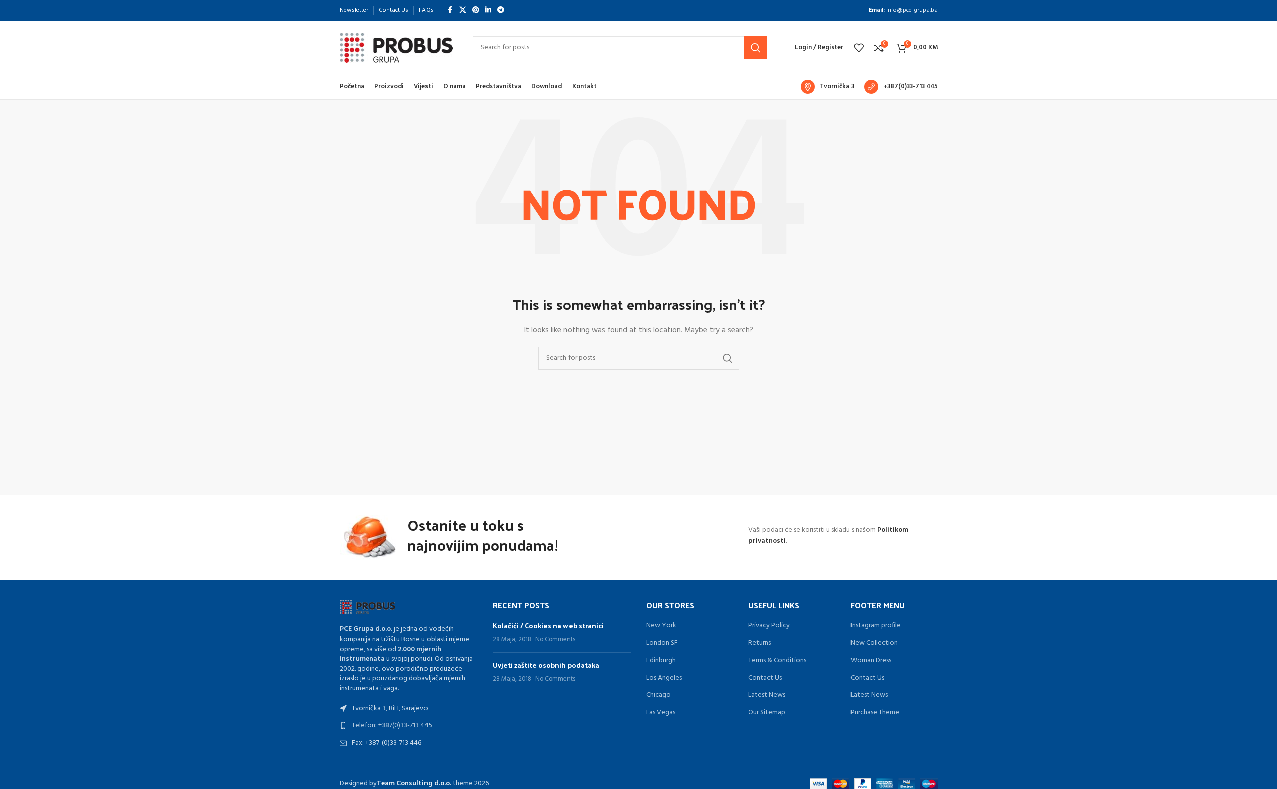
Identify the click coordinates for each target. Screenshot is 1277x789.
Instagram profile (875, 626)
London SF (662, 643)
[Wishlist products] (858, 48)
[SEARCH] (755, 47)
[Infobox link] (827, 87)
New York (661, 626)
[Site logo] (396, 47)
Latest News (766, 695)
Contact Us (765, 678)
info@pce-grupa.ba (912, 10)
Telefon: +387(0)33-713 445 (392, 725)
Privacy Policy (769, 626)
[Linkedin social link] (488, 10)
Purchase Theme (874, 713)
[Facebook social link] (450, 10)
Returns (759, 643)
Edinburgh (661, 661)
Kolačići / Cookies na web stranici (548, 625)
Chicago (658, 695)
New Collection (874, 643)
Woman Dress (870, 661)
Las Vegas (660, 713)
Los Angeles (664, 678)
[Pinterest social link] (475, 10)
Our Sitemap (766, 713)
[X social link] (462, 10)
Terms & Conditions (777, 661)
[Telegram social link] (500, 10)
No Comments (555, 640)
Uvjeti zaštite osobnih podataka (546, 665)
